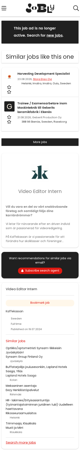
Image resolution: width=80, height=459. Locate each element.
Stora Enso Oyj (42, 79)
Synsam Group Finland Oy (24, 357)
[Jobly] (40, 8)
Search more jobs (21, 442)
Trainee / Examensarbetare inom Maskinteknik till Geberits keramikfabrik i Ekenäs (42, 107)
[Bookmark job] (9, 89)
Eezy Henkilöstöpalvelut (22, 390)
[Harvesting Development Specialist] (9, 77)
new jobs (55, 35)
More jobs (40, 142)
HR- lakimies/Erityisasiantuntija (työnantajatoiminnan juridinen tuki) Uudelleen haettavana (39, 404)
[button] (72, 31)
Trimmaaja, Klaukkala (21, 423)
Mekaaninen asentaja (21, 386)
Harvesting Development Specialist (43, 74)
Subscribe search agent (42, 270)
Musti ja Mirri (14, 428)
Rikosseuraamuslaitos (21, 413)
